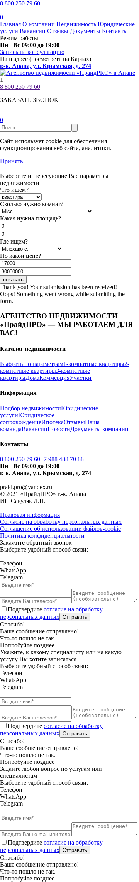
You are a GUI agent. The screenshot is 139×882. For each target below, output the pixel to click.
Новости (58, 429)
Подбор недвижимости (30, 408)
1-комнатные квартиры (93, 364)
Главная (10, 24)
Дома (32, 377)
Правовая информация (30, 514)
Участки (81, 377)
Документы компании (99, 429)
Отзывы (57, 31)
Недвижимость (76, 24)
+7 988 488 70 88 (62, 459)
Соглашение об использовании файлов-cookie (60, 528)
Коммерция (54, 377)
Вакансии (33, 31)
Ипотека (52, 422)
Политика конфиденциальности (42, 535)
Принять (11, 161)
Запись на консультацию (32, 52)
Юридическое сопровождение (27, 418)
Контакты (115, 31)
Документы (85, 31)
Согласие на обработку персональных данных (61, 521)
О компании (38, 24)
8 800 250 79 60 (20, 3)
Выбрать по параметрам (31, 364)
